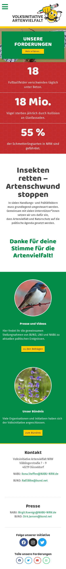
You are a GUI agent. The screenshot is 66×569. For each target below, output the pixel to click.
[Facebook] (23, 542)
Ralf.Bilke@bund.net (35, 480)
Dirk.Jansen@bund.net (37, 516)
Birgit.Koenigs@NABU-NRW (35, 512)
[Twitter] (42, 542)
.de (54, 512)
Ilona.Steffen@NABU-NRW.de (39, 473)
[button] (33, 349)
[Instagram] (33, 542)
